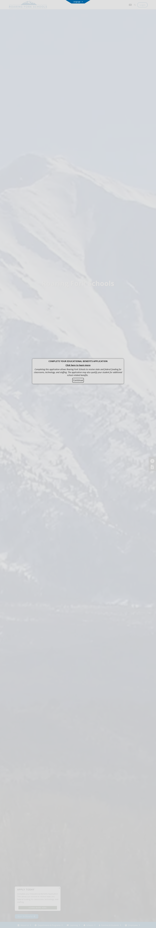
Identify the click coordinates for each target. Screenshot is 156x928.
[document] (78, 368)
